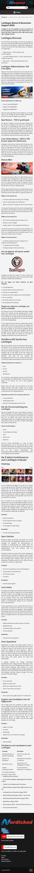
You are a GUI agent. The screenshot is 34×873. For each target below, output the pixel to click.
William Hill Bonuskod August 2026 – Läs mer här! (16, 795)
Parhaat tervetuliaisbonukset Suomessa (14, 784)
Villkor (3, 857)
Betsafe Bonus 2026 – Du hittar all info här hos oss (17, 804)
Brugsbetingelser (6, 861)
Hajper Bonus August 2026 (10, 801)
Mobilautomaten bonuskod (10, 776)
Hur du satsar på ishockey (10, 807)
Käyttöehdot (5, 859)
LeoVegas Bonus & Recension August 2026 (15, 792)
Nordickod (4, 17)
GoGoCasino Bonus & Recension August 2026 (16, 798)
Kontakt (3, 855)
